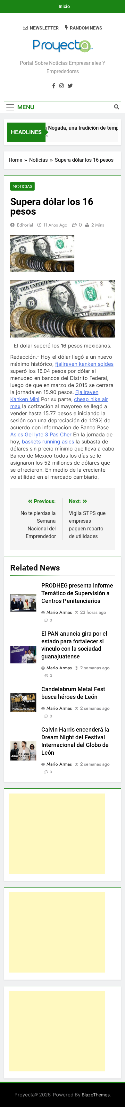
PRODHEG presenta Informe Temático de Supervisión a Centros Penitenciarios (77, 593)
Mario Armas (59, 612)
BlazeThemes (96, 1094)
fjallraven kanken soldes (84, 364)
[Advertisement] (57, 834)
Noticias (22, 186)
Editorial (25, 225)
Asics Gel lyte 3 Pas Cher (40, 434)
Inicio (64, 6)
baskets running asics (48, 441)
